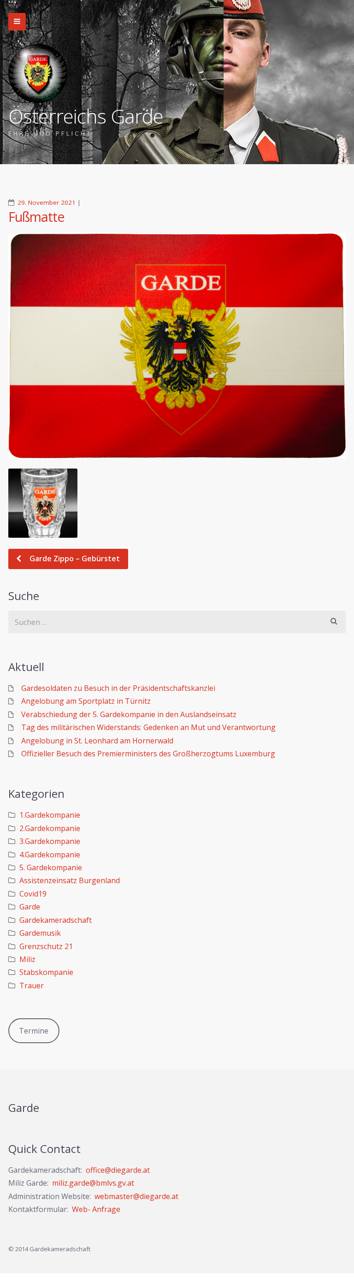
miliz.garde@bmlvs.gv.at (93, 1183)
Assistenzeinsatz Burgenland (69, 880)
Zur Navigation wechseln (17, 21)
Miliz (27, 959)
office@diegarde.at (118, 1170)
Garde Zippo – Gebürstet (74, 558)
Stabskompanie (46, 972)
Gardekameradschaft (55, 920)
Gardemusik (40, 933)
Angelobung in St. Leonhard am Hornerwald (97, 741)
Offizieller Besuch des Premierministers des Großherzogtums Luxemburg (148, 753)
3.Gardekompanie (49, 841)
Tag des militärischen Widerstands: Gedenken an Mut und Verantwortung (148, 727)
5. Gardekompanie (50, 867)
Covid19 (33, 894)
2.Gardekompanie (49, 828)
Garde (29, 907)
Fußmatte (36, 217)
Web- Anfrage (96, 1209)
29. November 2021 (47, 202)
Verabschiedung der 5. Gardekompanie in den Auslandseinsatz (128, 714)
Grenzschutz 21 (46, 946)
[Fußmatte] (177, 345)
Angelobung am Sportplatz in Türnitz (86, 701)
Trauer (31, 985)
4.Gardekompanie (49, 854)
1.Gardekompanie (49, 815)
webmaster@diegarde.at (136, 1196)
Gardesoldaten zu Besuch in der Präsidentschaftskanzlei (118, 688)
